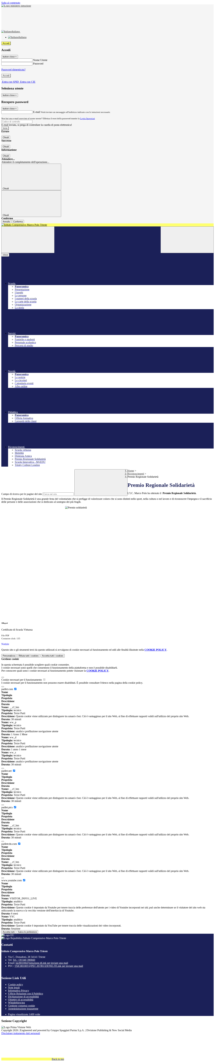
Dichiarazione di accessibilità (23, 996)
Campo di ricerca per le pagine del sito (21, 494)
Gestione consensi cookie (21, 1005)
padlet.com (7, 689)
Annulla (6, 221)
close (5, 255)
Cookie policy (15, 984)
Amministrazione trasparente (23, 1008)
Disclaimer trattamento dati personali (20, 1033)
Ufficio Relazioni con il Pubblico (25, 993)
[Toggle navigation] (27, 239)
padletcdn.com (9, 843)
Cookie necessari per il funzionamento (21, 679)
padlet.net (6, 770)
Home (130, 470)
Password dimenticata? (13, 69)
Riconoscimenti (135, 473)
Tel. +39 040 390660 (24, 959)
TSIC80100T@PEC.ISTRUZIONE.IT (48, 966)
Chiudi (6, 137)
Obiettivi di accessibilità (20, 999)
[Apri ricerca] (187, 239)
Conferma (18, 221)
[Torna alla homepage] (107, 224)
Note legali (14, 987)
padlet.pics (7, 807)
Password (38, 63)
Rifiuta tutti (29, 656)
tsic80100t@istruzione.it (42, 963)
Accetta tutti (52, 656)
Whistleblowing (16, 1002)
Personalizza (9, 656)
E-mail (36, 112)
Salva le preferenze (27, 932)
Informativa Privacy (18, 990)
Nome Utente (40, 60)
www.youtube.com (11, 880)
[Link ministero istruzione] (16, 5)
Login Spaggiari (87, 118)
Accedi (6, 43)
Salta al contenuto (10, 2)
